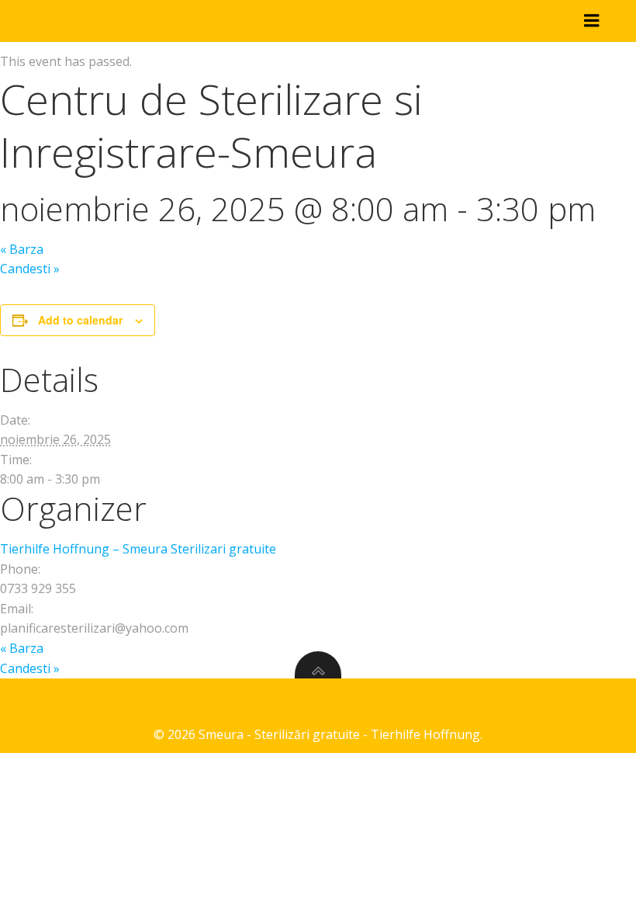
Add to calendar (80, 320)
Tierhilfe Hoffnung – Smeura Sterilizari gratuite (138, 548)
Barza (21, 249)
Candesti (30, 268)
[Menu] (592, 21)
